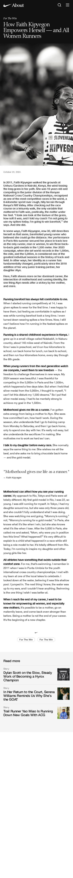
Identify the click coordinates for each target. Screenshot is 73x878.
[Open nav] (68, 5)
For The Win (10, 18)
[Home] (13, 5)
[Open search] (59, 5)
